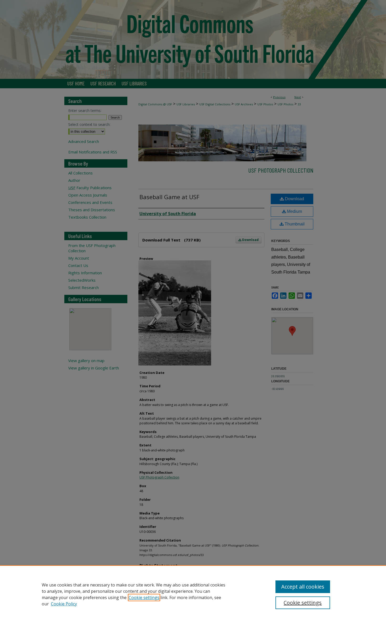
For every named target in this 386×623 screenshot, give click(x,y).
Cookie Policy (64, 604)
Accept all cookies (302, 586)
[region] (193, 594)
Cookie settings (144, 597)
